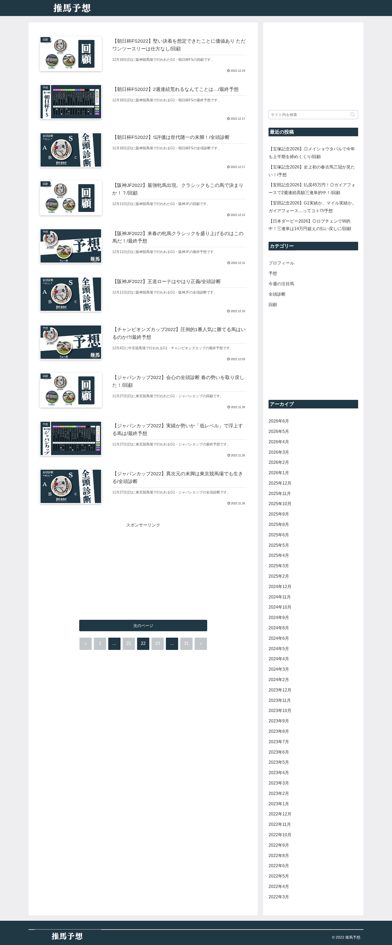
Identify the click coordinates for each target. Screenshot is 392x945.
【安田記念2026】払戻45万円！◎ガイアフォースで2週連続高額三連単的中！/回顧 (312, 189)
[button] (352, 114)
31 (186, 643)
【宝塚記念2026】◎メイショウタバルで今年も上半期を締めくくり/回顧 (312, 153)
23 (157, 643)
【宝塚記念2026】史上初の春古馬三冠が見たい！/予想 (312, 171)
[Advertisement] (143, 566)
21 (128, 643)
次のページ (143, 625)
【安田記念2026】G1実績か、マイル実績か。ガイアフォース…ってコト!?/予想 (312, 207)
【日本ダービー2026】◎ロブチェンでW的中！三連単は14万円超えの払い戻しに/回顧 (310, 225)
